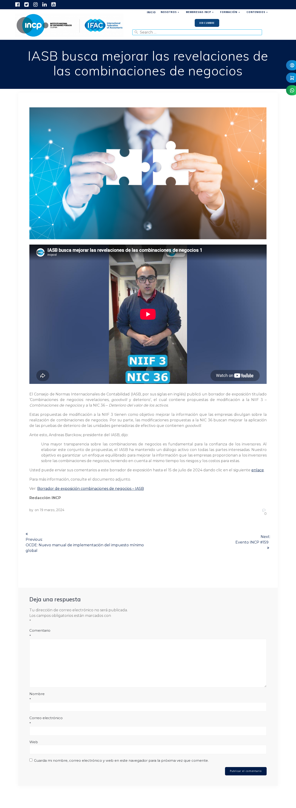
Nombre (37, 697)
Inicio (151, 12)
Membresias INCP (198, 12)
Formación (228, 12)
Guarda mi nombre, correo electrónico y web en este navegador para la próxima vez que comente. (121, 760)
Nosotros (169, 12)
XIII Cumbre (206, 23)
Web (33, 742)
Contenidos (256, 12)
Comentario (39, 633)
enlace (257, 470)
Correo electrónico (46, 721)
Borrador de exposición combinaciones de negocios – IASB (90, 488)
